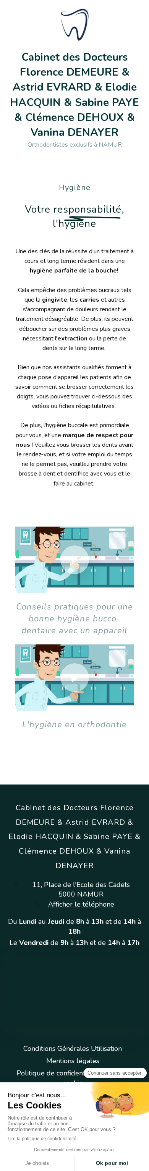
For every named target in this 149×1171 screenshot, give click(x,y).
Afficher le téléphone (81, 904)
